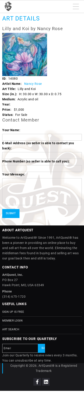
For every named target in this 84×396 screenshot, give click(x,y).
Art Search (10, 329)
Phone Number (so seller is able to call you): (36, 161)
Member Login (12, 320)
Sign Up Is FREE (13, 311)
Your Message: (13, 174)
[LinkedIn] (46, 382)
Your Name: (11, 130)
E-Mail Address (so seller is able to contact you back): (38, 145)
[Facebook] (37, 382)
